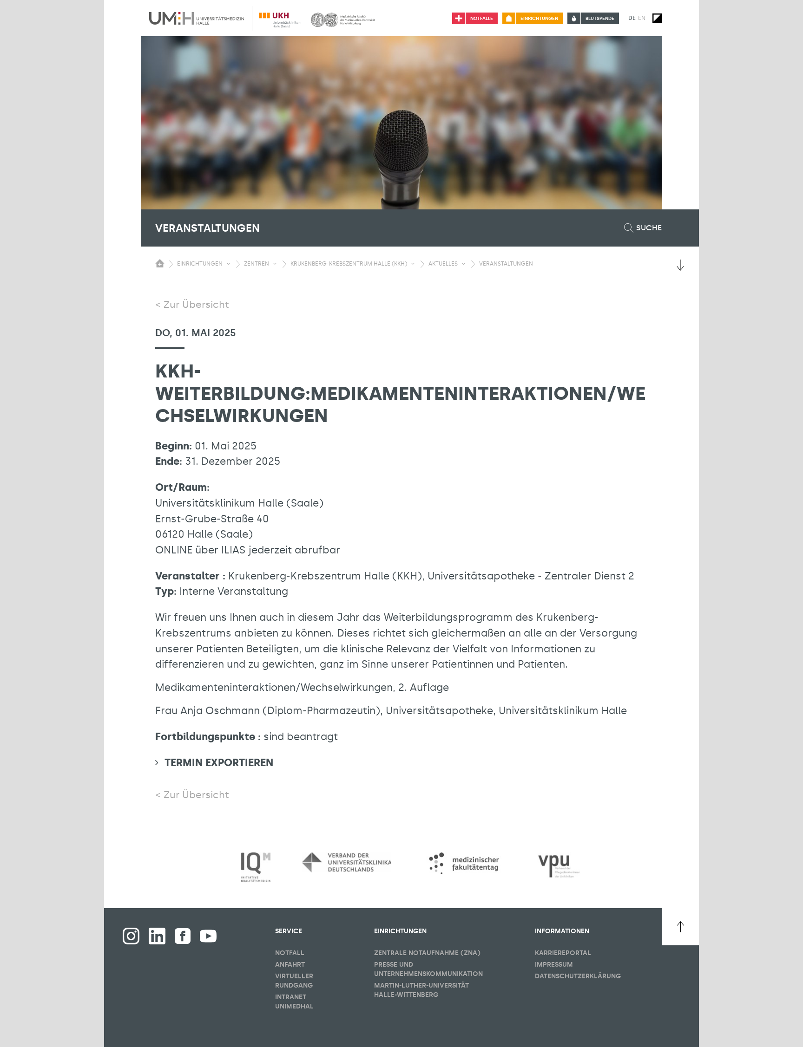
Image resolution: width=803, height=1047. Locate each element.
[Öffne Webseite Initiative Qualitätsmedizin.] (255, 868)
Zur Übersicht (196, 305)
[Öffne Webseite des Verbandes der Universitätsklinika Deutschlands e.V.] (346, 862)
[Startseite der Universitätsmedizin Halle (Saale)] (196, 18)
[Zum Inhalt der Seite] (680, 265)
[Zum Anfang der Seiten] (680, 926)
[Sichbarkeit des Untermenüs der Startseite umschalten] (160, 263)
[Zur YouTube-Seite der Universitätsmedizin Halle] (208, 936)
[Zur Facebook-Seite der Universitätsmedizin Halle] (182, 936)
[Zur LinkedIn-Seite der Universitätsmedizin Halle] (157, 936)
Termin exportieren (219, 762)
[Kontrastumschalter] (657, 18)
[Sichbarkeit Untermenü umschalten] (228, 264)
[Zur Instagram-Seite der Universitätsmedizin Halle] (131, 936)
